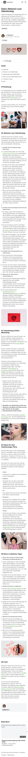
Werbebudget (6, 527)
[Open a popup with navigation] (2, 2)
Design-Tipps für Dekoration (11, 153)
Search (22, 2)
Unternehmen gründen (7, 745)
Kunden (7, 230)
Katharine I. (10, 35)
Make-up (17, 293)
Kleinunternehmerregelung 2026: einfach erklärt (13, 741)
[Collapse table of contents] (3, 61)
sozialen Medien (19, 343)
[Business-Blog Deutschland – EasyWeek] (8, 2)
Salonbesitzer (14, 97)
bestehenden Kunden (13, 626)
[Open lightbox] (25, 45)
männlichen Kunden (15, 588)
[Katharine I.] (3, 36)
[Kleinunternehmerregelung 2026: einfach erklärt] (14, 731)
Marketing (4, 28)
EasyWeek (4, 743)
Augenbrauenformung (9, 291)
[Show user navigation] (25, 2)
